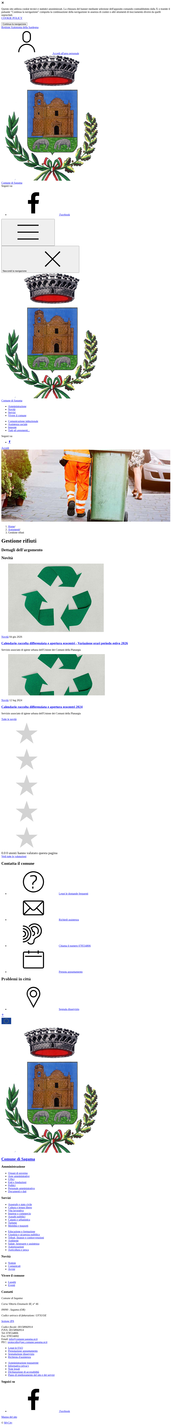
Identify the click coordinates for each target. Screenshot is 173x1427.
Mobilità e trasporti (18, 1225)
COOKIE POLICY (11, 18)
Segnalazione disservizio (21, 1354)
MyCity (8, 1422)
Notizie (12, 1263)
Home (11, 526)
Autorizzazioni (16, 1246)
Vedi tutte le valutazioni (13, 856)
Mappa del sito (9, 1416)
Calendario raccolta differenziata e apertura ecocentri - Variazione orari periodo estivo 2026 (64, 643)
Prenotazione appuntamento (23, 1351)
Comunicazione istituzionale (23, 421)
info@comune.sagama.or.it (23, 1339)
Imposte (12, 427)
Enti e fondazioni (17, 1182)
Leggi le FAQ (15, 1347)
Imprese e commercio (19, 1213)
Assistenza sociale (17, 424)
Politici (12, 1185)
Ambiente (13, 1240)
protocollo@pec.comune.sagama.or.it (27, 1342)
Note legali (14, 1368)
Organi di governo (18, 1173)
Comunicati (14, 1266)
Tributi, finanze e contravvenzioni (26, 1237)
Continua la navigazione (14, 24)
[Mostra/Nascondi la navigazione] (28, 232)
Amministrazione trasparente (23, 1362)
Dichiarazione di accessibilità (23, 1371)
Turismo (12, 1222)
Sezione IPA (7, 1321)
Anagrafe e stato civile (20, 1204)
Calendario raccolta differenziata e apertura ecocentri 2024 (42, 707)
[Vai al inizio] (2, 1015)
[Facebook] (9, 442)
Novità (5, 636)
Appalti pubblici (16, 1216)
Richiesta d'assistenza (19, 1357)
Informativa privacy (18, 1365)
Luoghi (12, 1282)
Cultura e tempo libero (20, 1207)
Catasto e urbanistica (19, 1219)
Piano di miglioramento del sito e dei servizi (31, 1375)
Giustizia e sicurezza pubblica (24, 1234)
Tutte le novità (9, 719)
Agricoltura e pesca (18, 1249)
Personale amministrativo (21, 1188)
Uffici (11, 1179)
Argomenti (14, 529)
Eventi (11, 1285)
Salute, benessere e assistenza (23, 1243)
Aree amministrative (19, 1176)
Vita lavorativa (16, 1210)
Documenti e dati (17, 1191)
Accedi (5, 448)
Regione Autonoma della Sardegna (20, 27)
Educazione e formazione (21, 1231)
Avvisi (11, 1269)
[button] (17, 406)
